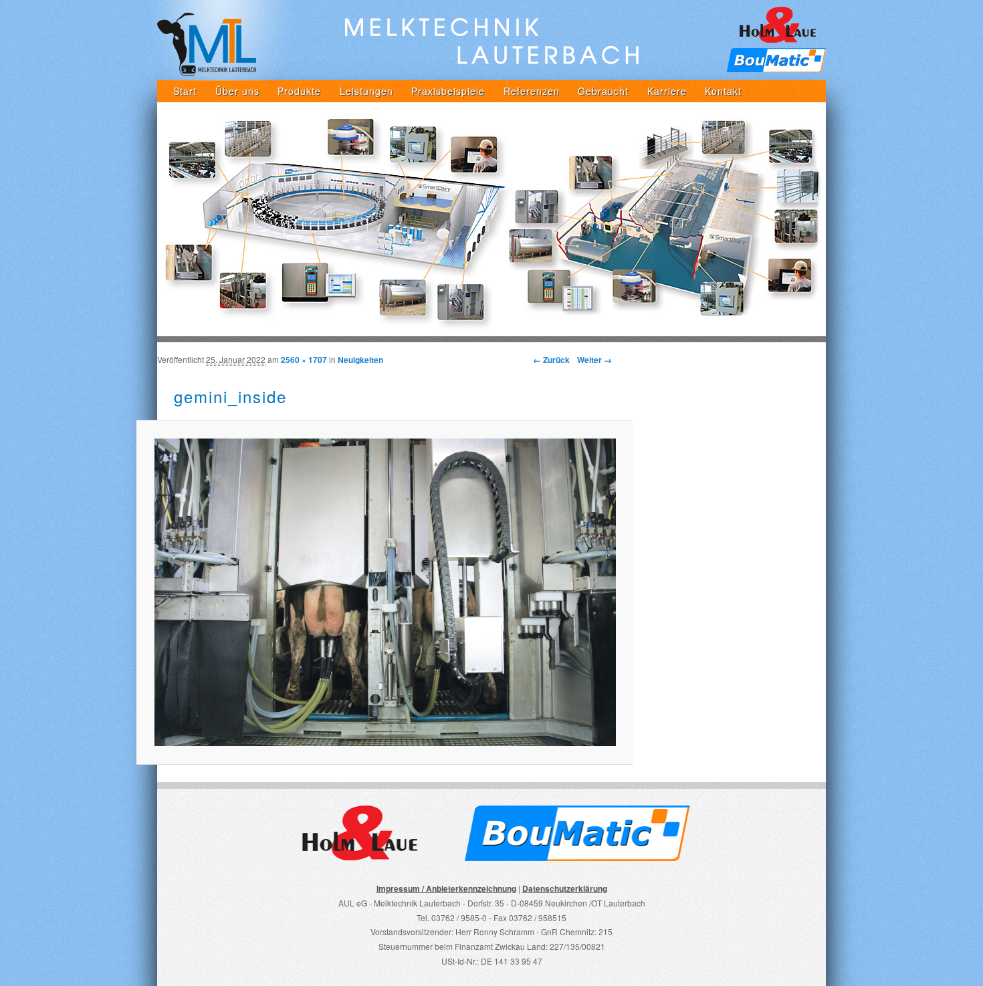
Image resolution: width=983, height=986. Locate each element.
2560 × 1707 (304, 360)
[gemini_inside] (384, 592)
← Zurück (551, 360)
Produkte (299, 91)
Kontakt (723, 91)
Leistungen (366, 91)
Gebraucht (603, 91)
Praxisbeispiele (448, 91)
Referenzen (532, 91)
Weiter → (594, 360)
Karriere (667, 91)
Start (185, 91)
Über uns (237, 91)
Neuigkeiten (360, 360)
